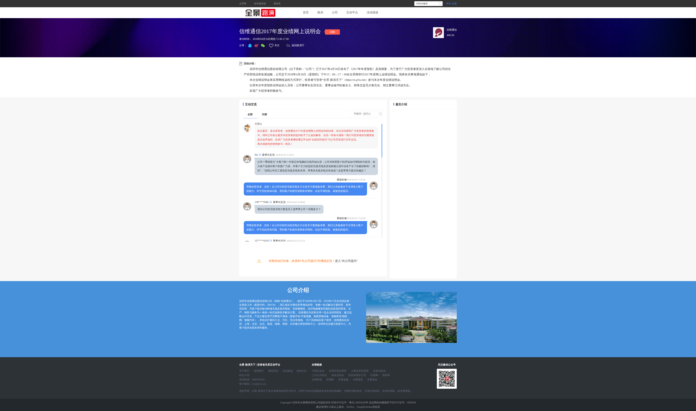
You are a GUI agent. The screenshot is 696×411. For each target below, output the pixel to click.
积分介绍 (244, 375)
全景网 (242, 3)
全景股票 (358, 379)
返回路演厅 (298, 45)
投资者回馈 (260, 3)
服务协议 (273, 371)
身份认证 (302, 371)
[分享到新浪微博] (256, 45)
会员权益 (288, 371)
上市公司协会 (319, 375)
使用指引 (259, 371)
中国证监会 (318, 371)
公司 (335, 12)
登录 (448, 3)
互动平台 (352, 12)
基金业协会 (337, 375)
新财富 (277, 3)
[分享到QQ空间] (249, 45)
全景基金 (372, 379)
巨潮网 (330, 379)
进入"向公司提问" (346, 260)
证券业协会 (379, 371)
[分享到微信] (263, 45)
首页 (306, 12)
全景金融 (343, 379)
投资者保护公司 (357, 375)
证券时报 (317, 379)
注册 (454, 3)
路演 (320, 12)
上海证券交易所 (360, 371)
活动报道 (372, 12)
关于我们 (244, 371)
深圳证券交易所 (338, 371)
